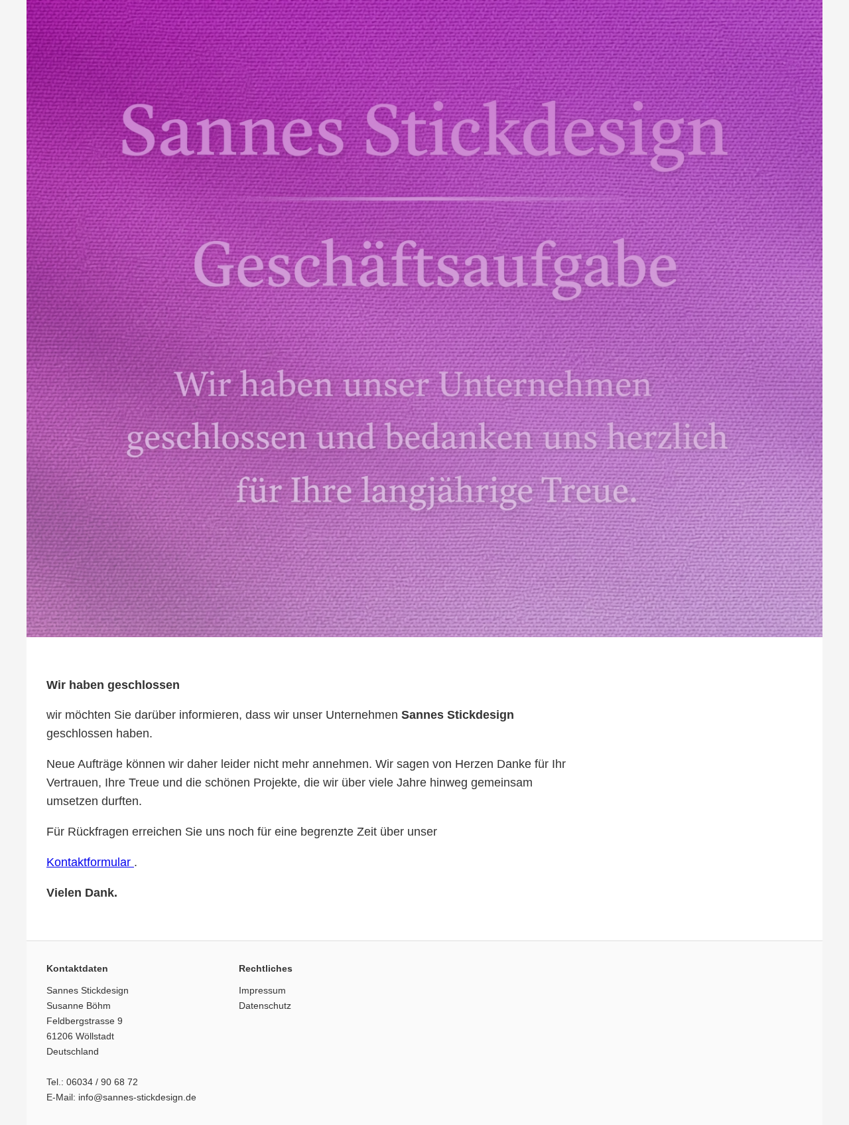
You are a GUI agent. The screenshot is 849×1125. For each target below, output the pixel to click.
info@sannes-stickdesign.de (137, 1097)
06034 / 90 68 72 (102, 1082)
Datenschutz (265, 1005)
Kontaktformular (90, 862)
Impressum (262, 990)
